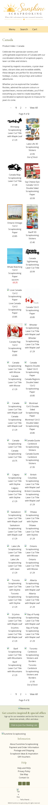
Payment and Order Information (24, 747)
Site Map (24, 774)
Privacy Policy (24, 771)
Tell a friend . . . (25, 799)
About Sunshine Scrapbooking (24, 744)
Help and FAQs (24, 768)
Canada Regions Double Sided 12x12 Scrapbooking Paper (32, 385)
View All (34, 107)
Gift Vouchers (24, 756)
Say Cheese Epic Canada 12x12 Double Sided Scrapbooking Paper (32, 188)
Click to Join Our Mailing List (24, 725)
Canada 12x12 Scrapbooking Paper (32, 310)
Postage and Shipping (24, 750)
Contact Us (24, 777)
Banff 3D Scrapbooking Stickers (32, 235)
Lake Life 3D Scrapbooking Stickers (32, 147)
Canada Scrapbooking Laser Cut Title (15, 453)
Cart (34, 29)
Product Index (8, 46)
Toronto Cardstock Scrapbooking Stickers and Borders (32, 671)
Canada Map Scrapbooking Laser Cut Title (15, 177)
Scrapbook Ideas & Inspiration (24, 753)
